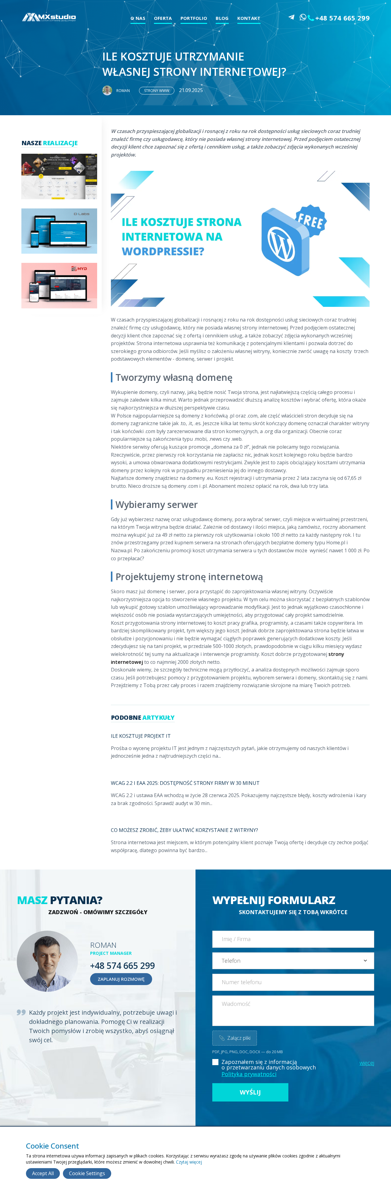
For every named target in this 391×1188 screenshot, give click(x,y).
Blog (222, 18)
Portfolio (194, 18)
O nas (137, 18)
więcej (367, 1062)
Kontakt (249, 18)
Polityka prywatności (248, 1074)
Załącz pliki (234, 1038)
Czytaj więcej (189, 1162)
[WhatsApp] (303, 17)
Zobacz (56, 184)
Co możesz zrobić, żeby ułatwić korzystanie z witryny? (184, 830)
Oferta (163, 18)
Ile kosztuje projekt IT (141, 736)
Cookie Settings (87, 1173)
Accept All (43, 1173)
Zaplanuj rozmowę (121, 979)
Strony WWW (156, 90)
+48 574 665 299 (342, 17)
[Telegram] (291, 17)
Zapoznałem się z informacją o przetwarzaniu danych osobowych (268, 1064)
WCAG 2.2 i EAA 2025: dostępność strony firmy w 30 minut (185, 783)
